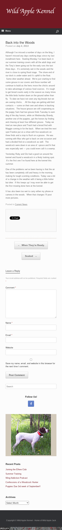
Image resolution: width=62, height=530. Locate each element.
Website (9, 347)
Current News (21, 204)
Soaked (31, 256)
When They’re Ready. (31, 245)
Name (9, 322)
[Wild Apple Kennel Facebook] (31, 404)
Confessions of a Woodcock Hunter (22, 482)
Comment (11, 287)
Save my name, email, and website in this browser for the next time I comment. (30, 365)
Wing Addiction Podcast (17, 478)
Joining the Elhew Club (16, 469)
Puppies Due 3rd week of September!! (23, 486)
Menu (8, 31)
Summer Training (13, 474)
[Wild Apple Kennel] (31, 11)
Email (9, 335)
